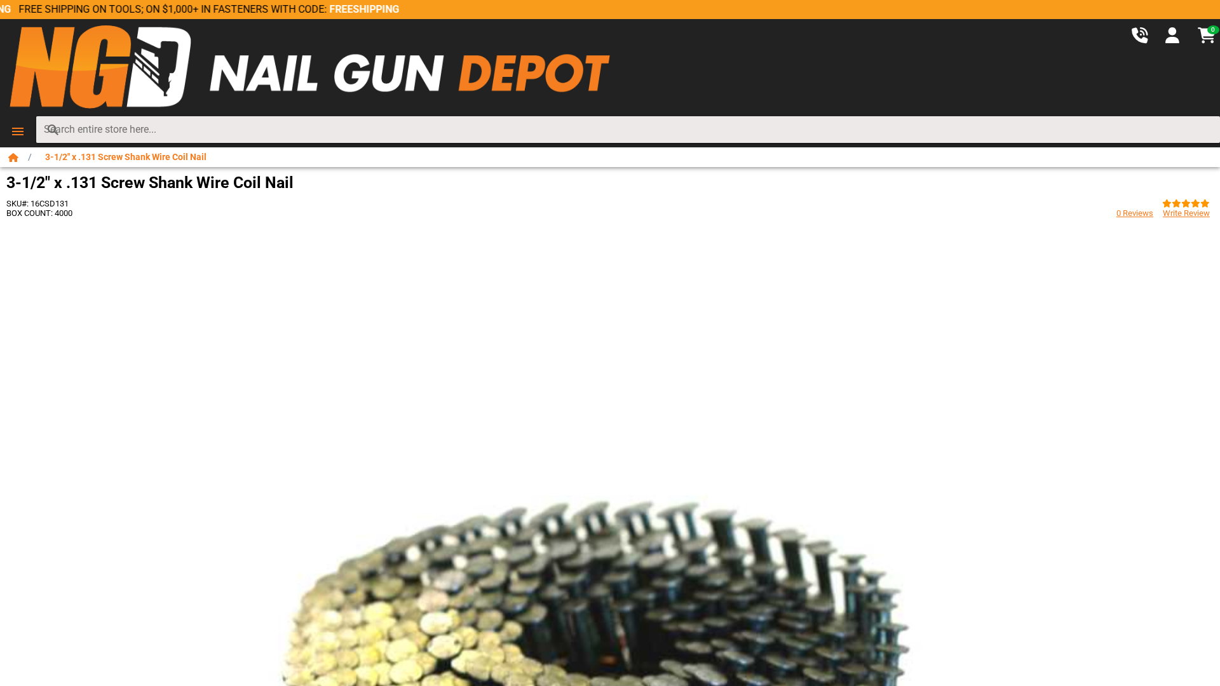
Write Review (1186, 213)
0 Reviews (1134, 213)
